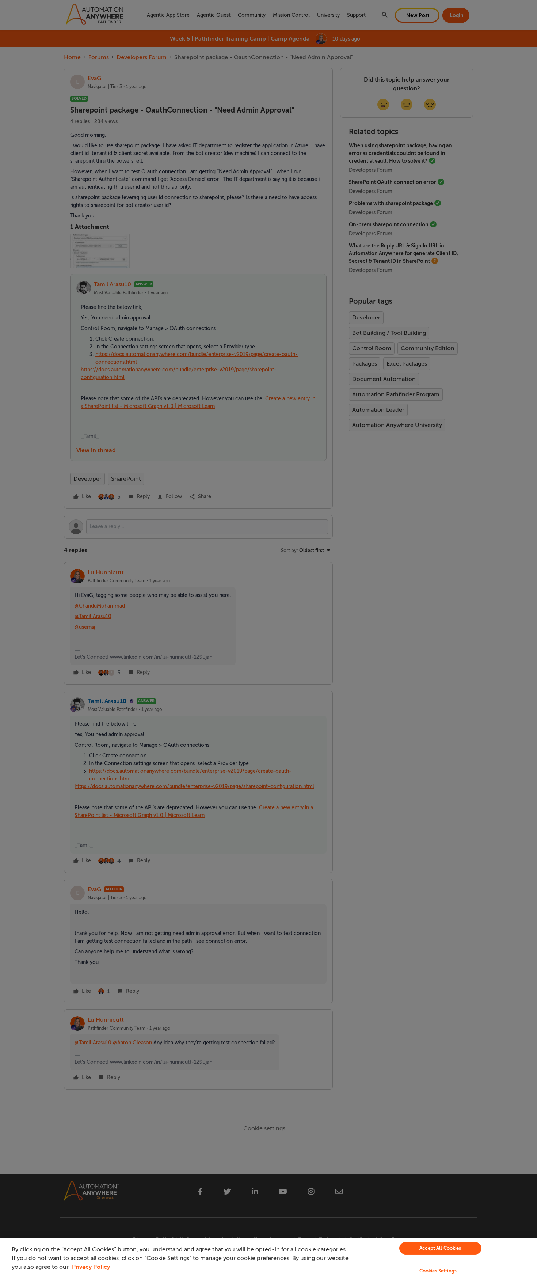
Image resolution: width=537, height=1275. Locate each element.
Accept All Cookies (440, 1248)
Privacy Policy (91, 1267)
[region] (268, 1256)
